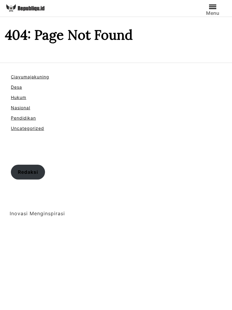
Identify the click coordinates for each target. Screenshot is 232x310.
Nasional (20, 107)
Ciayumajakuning (30, 76)
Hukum (18, 97)
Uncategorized (27, 128)
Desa (16, 87)
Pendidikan (23, 117)
